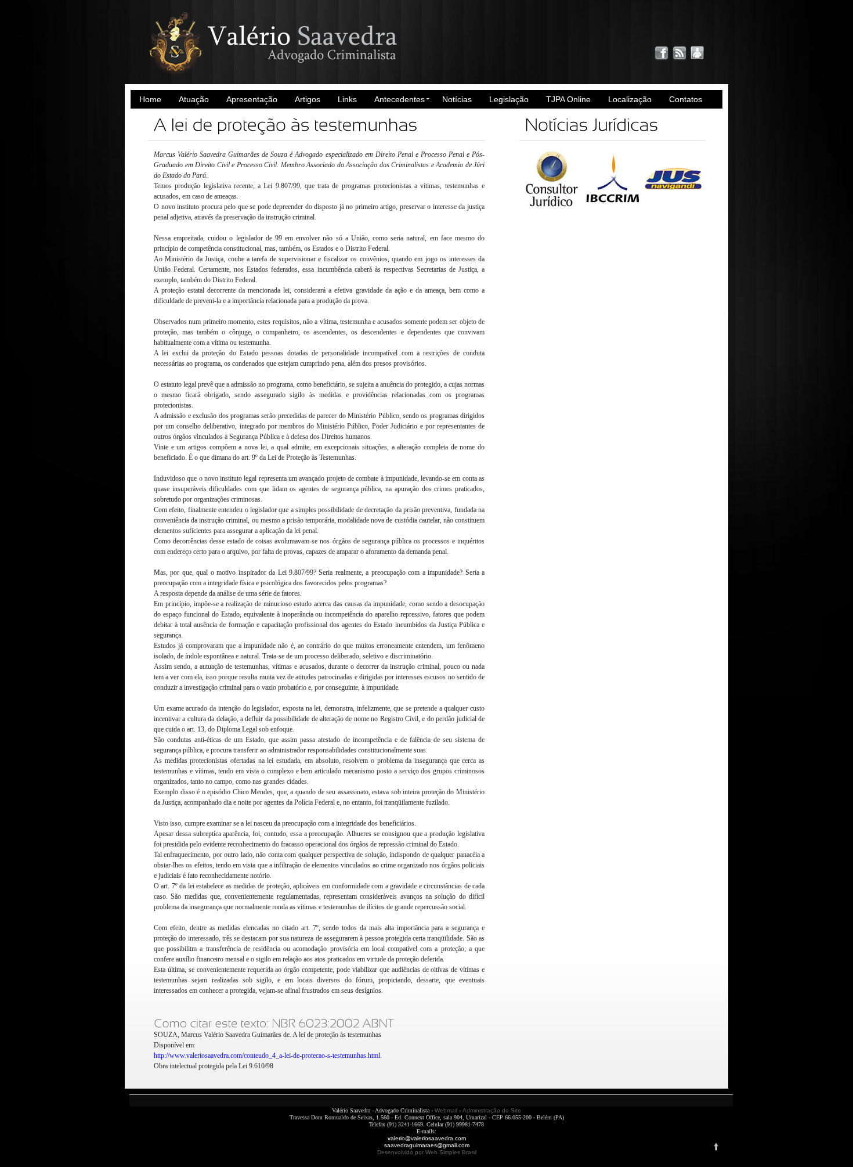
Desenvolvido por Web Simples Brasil (426, 1152)
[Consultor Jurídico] (551, 205)
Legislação (509, 99)
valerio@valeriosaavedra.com (427, 1138)
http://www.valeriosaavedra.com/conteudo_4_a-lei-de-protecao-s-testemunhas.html (267, 1055)
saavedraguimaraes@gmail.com (426, 1145)
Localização (630, 99)
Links (347, 99)
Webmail (446, 1110)
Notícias (457, 99)
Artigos (307, 99)
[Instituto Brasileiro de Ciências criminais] (612, 205)
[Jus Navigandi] (673, 205)
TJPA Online (568, 99)
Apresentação (251, 99)
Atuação (194, 99)
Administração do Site (491, 1110)
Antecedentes (399, 99)
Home (150, 99)
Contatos (685, 99)
